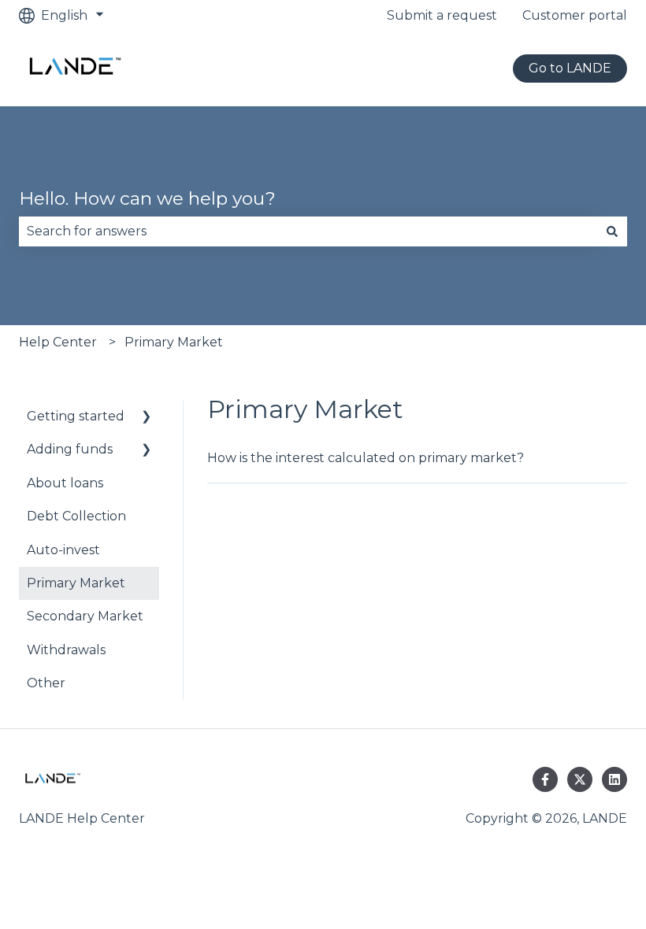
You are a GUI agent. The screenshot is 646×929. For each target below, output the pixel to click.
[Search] (612, 231)
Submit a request (442, 15)
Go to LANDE (570, 68)
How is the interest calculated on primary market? (365, 457)
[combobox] (308, 231)
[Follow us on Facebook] (545, 779)
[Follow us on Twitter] (579, 779)
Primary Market (173, 342)
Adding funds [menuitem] (70, 449)
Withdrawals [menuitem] (66, 649)
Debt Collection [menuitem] (76, 516)
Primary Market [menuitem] (76, 583)
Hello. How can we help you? (147, 198)
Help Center (58, 342)
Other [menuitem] (46, 682)
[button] (146, 418)
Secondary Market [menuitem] (85, 616)
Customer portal (574, 15)
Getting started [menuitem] (75, 416)
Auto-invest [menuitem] (63, 549)
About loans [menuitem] (65, 483)
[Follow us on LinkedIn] (614, 779)
